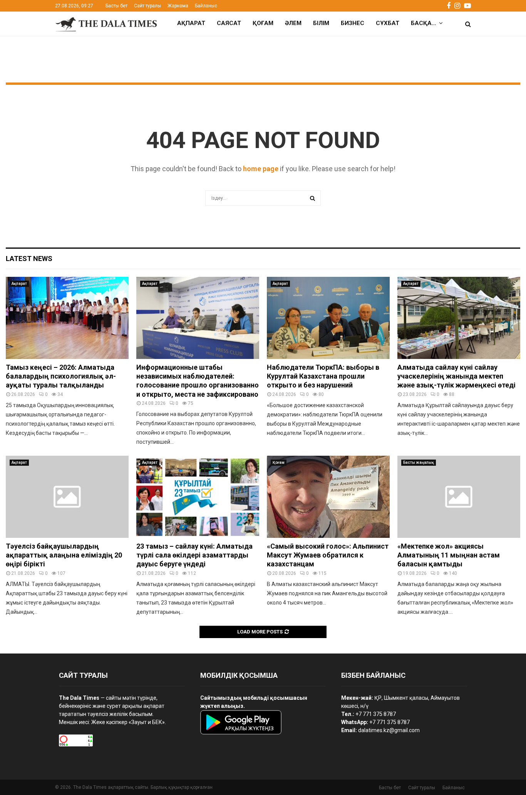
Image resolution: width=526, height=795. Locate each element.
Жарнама (178, 5)
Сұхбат (387, 23)
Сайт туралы (147, 5)
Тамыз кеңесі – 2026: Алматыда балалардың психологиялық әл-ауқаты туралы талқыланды (61, 376)
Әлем (293, 23)
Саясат (229, 23)
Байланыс (206, 5)
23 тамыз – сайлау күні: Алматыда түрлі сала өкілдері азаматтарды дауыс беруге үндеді (194, 555)
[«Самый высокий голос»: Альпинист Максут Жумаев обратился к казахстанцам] (328, 497)
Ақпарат (191, 23)
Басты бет (116, 5)
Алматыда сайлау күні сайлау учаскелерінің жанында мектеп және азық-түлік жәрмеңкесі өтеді (456, 376)
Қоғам (263, 23)
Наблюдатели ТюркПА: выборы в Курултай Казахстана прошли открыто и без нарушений (323, 376)
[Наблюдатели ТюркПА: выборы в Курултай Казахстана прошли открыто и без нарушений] (328, 318)
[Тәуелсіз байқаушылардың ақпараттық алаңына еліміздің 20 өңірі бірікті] (67, 497)
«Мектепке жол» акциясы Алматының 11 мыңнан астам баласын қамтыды (448, 555)
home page (260, 169)
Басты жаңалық (418, 462)
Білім (321, 23)
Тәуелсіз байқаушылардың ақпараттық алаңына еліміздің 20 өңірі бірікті (64, 555)
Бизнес (352, 23)
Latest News (29, 258)
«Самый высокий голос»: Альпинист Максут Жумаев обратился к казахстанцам (328, 555)
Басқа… (423, 23)
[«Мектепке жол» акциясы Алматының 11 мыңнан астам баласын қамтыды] (458, 497)
